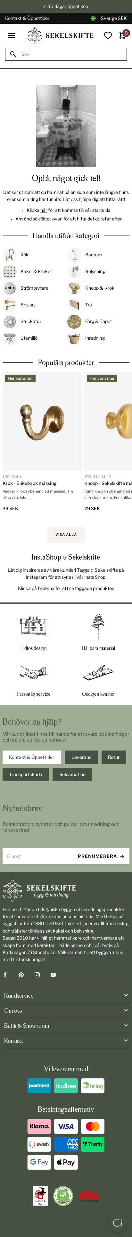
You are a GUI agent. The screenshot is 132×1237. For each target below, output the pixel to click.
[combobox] (72, 54)
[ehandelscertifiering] (63, 1196)
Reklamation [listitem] (72, 774)
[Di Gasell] (40, 1196)
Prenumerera (97, 856)
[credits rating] (88, 1196)
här (43, 210)
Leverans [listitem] (81, 757)
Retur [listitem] (114, 757)
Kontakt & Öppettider (27, 18)
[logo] (61, 35)
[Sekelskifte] (66, 891)
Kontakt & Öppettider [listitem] (31, 757)
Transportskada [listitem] (25, 774)
